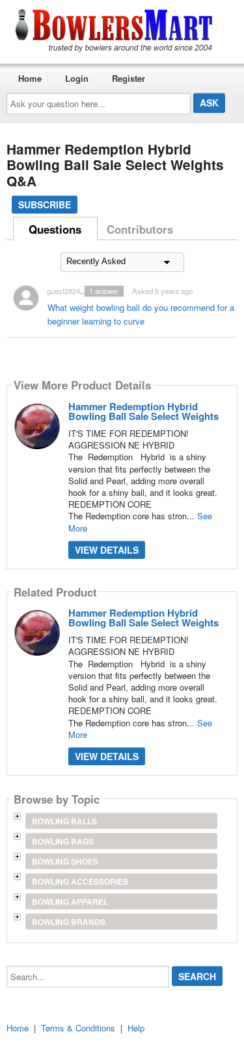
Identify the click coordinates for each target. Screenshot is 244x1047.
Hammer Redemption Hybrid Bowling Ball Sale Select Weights (143, 411)
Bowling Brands (68, 922)
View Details (107, 549)
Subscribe (44, 204)
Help (136, 1028)
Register (128, 78)
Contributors (140, 229)
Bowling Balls (64, 821)
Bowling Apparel (70, 901)
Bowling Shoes (65, 861)
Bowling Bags (63, 841)
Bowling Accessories (80, 881)
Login (76, 78)
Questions (55, 229)
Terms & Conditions (78, 1028)
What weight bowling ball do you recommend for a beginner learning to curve (140, 314)
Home (30, 78)
